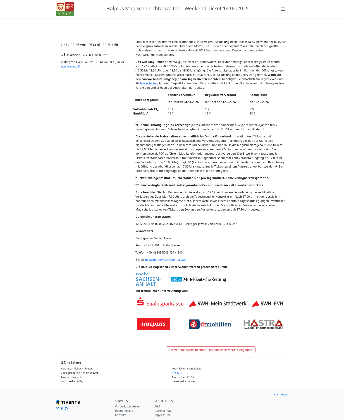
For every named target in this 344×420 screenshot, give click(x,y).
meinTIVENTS (124, 411)
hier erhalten (149, 83)
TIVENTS (177, 372)
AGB (157, 406)
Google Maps (69, 66)
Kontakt (120, 415)
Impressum (162, 415)
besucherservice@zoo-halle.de (165, 260)
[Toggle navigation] (283, 9)
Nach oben (280, 394)
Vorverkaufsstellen (128, 406)
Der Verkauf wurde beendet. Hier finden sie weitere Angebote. (210, 350)
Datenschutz (163, 411)
